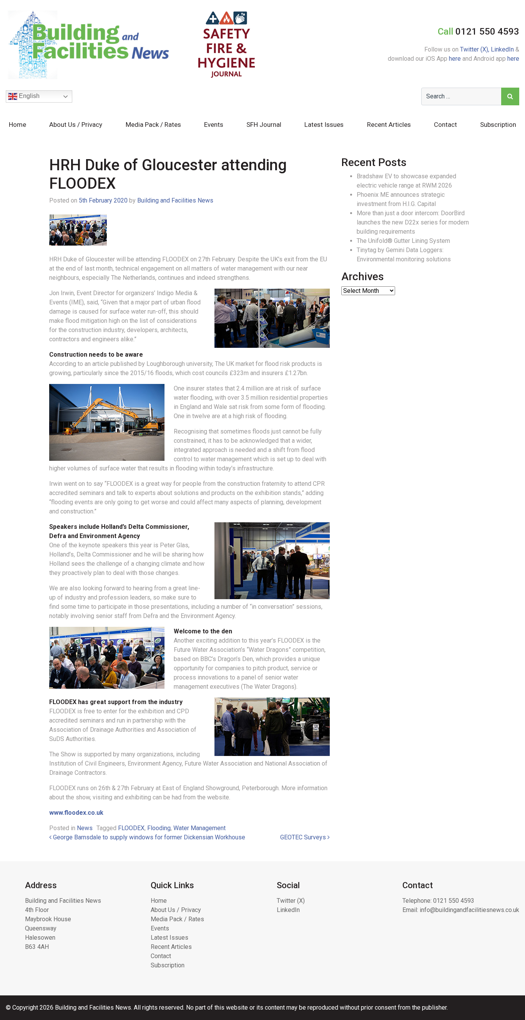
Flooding (159, 828)
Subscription (498, 124)
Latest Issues (324, 124)
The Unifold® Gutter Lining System (403, 240)
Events (213, 124)
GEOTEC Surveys (303, 837)
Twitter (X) (291, 900)
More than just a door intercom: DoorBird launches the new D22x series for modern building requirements (413, 222)
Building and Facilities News (175, 200)
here (455, 58)
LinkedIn (502, 49)
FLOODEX (131, 828)
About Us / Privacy (75, 124)
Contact (445, 124)
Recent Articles (389, 124)
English (28, 96)
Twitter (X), (475, 49)
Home (17, 124)
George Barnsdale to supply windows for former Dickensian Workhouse (148, 837)
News (85, 828)
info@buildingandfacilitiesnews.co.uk (469, 910)
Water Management (199, 828)
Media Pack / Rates (153, 124)
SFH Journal (263, 124)
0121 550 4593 (453, 900)
